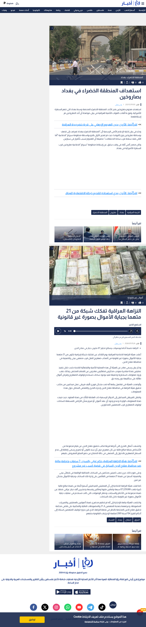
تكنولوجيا (36, 10)
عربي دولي (118, 105)
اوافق (32, 619)
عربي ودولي (78, 10)
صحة (110, 10)
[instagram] (56, 607)
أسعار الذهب (129, 10)
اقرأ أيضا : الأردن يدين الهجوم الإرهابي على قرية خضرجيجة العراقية (99, 124)
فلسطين (100, 10)
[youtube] (79, 607)
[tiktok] (102, 607)
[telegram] (90, 607)
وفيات (4, 10)
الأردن (118, 10)
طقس (89, 10)
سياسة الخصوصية (92, 621)
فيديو (13, 10)
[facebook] (33, 607)
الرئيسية (142, 10)
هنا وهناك (48, 10)
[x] (44, 607)
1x (65, 331)
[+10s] (137, 331)
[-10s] (131, 331)
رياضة (58, 10)
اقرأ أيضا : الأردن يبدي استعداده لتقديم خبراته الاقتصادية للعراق (101, 193)
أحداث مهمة (24, 10)
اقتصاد (67, 10)
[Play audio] (58, 331)
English (10, 3)
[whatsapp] (67, 607)
